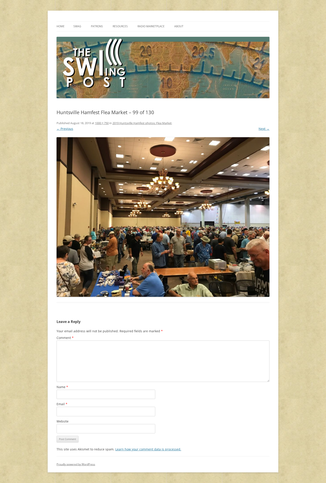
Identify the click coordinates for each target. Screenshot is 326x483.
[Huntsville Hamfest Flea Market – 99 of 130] (163, 217)
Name (62, 387)
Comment (65, 338)
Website (63, 421)
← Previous (65, 129)
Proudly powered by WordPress (76, 464)
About (178, 26)
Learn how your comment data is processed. (148, 449)
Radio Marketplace (151, 26)
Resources (120, 26)
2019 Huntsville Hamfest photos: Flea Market (142, 123)
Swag (77, 26)
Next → (264, 129)
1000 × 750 (102, 123)
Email (62, 404)
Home (61, 26)
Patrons (97, 26)
